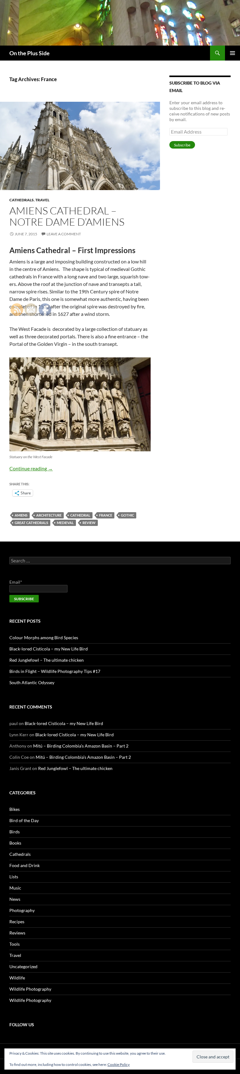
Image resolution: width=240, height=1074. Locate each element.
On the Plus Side (29, 53)
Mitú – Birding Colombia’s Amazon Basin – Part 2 (80, 745)
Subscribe (182, 145)
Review (89, 523)
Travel (42, 200)
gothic (127, 515)
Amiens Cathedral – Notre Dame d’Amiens (66, 216)
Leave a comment (64, 234)
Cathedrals (21, 200)
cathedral (80, 515)
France (105, 515)
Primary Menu (232, 53)
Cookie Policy (119, 1064)
